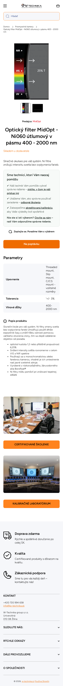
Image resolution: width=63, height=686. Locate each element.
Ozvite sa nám (43, 217)
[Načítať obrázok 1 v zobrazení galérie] (25, 108)
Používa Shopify (42, 681)
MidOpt (37, 121)
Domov (6, 26)
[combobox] (31, 16)
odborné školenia (30, 202)
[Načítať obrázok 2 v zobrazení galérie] (37, 108)
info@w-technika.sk (14, 605)
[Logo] (32, 6)
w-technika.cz (28, 681)
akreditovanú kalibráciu (39, 207)
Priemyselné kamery (24, 26)
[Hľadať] (6, 16)
